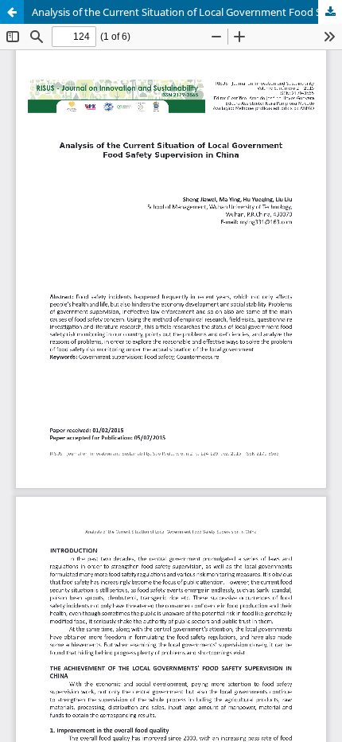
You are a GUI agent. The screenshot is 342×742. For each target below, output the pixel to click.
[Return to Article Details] (12, 12)
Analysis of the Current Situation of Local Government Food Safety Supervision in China (187, 12)
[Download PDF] (330, 12)
